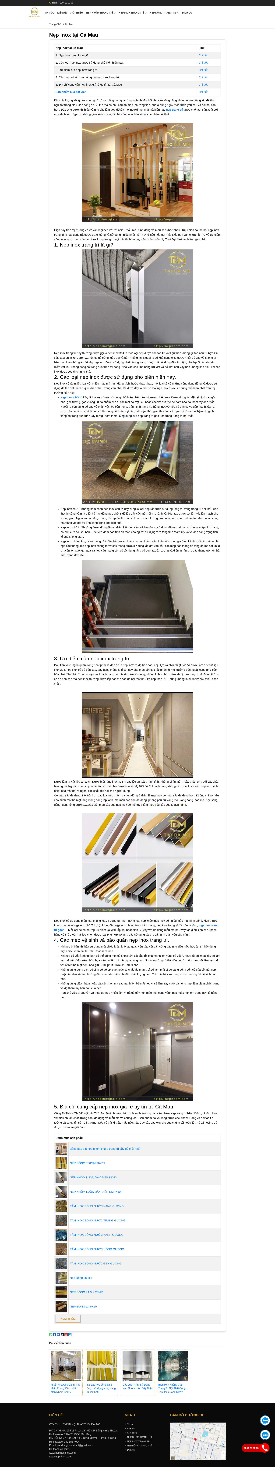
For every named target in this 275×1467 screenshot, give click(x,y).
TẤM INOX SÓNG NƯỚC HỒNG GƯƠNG (97, 1249)
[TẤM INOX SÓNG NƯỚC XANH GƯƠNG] (61, 1234)
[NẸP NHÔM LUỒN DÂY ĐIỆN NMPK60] (61, 1191)
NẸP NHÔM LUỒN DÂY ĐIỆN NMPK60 (95, 1191)
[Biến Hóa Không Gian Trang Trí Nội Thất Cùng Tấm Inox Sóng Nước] (173, 1366)
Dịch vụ (187, 12)
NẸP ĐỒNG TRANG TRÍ (163, 12)
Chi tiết (203, 55)
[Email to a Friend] (62, 1334)
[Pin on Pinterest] (66, 1334)
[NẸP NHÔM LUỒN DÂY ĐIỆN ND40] (61, 1177)
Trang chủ (55, 24)
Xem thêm (68, 1318)
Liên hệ (62, 12)
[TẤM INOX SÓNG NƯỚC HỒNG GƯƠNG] (61, 1249)
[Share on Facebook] (54, 1334)
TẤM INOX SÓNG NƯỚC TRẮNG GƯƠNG (98, 1220)
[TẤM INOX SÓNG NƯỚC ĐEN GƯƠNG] (61, 1263)
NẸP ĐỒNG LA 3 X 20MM (86, 1292)
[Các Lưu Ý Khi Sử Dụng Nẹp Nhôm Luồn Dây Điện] (137, 1366)
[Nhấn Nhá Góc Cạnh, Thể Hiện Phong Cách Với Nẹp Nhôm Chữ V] (66, 1366)
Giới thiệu (76, 12)
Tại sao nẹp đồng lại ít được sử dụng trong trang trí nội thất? (101, 1388)
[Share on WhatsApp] (50, 1334)
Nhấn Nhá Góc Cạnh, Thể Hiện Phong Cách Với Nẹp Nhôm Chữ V (65, 1388)
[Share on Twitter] (58, 1334)
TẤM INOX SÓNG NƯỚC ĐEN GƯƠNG (96, 1263)
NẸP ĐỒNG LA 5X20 (83, 1306)
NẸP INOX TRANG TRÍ (131, 12)
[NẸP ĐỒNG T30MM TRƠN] (61, 1163)
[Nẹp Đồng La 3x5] (61, 1277)
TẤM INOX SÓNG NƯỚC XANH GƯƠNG (96, 1234)
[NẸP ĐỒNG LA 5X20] (61, 1306)
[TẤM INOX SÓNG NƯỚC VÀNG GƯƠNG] (61, 1206)
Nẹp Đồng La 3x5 (81, 1277)
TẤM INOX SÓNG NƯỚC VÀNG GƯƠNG (97, 1206)
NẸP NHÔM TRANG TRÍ (99, 12)
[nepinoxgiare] (34, 12)
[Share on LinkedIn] (69, 1334)
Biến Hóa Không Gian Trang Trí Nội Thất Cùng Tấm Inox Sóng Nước (172, 1388)
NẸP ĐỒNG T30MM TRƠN (87, 1163)
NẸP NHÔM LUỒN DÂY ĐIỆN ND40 (93, 1177)
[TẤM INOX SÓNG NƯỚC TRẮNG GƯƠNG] (61, 1220)
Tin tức (49, 12)
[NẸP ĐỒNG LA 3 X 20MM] (61, 1292)
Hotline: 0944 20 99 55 (62, 3)
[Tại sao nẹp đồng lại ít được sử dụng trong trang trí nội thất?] (102, 1366)
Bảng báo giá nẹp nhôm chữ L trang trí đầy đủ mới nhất (105, 1148)
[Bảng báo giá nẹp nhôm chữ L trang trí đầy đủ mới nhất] (61, 1148)
